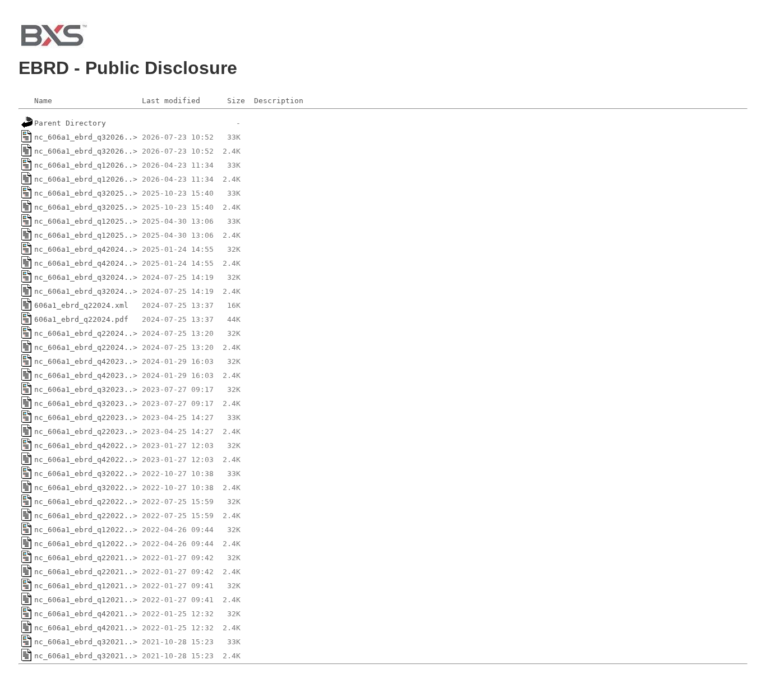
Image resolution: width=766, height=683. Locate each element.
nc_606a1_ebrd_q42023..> (85, 361)
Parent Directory (70, 123)
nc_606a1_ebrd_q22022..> (85, 501)
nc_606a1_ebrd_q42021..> (85, 614)
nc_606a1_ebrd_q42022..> (85, 445)
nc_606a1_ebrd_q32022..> (85, 473)
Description (278, 100)
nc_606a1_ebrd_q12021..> (85, 586)
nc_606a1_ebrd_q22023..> (85, 417)
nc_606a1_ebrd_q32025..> (85, 193)
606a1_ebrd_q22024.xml (81, 305)
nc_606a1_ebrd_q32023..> (85, 389)
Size (236, 100)
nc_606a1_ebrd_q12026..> (85, 165)
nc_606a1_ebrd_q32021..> (85, 642)
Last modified (171, 100)
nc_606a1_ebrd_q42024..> (85, 249)
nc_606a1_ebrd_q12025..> (85, 221)
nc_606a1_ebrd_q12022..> (85, 529)
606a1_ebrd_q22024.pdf (81, 319)
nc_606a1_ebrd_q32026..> (85, 137)
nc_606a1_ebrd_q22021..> (85, 557)
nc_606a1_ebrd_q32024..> (85, 277)
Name (43, 100)
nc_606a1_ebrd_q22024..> (85, 333)
